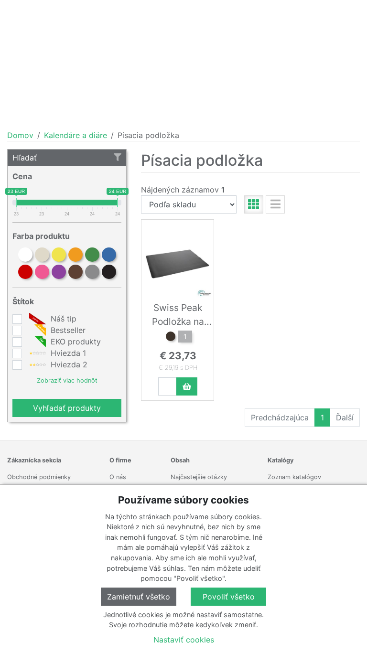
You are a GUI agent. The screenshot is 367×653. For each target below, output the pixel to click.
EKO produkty (74, 341)
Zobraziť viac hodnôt (67, 380)
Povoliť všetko (229, 596)
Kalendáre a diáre (75, 135)
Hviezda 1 (67, 353)
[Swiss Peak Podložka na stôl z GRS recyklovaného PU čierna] (170, 338)
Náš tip (62, 318)
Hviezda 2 (67, 364)
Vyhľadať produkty (67, 408)
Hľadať (24, 157)
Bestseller (67, 330)
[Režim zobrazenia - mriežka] (253, 204)
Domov (20, 135)
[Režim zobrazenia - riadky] (275, 204)
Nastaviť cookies (183, 639)
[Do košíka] (186, 386)
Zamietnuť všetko (138, 596)
